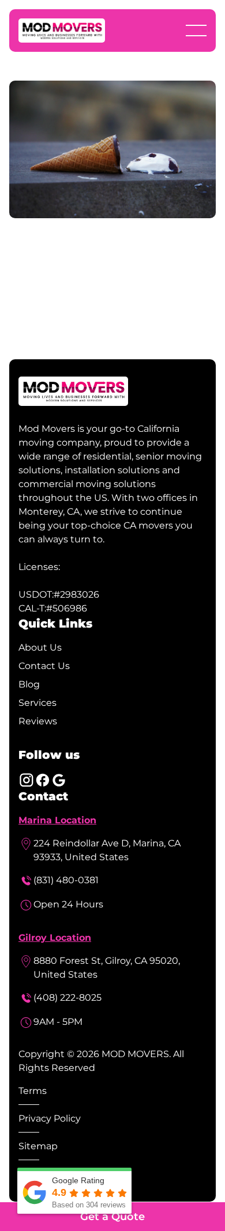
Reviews (37, 721)
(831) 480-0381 (66, 880)
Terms (32, 1090)
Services (37, 702)
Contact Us (44, 665)
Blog (29, 684)
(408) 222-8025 (67, 997)
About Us (40, 647)
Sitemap (38, 1146)
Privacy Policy (49, 1118)
